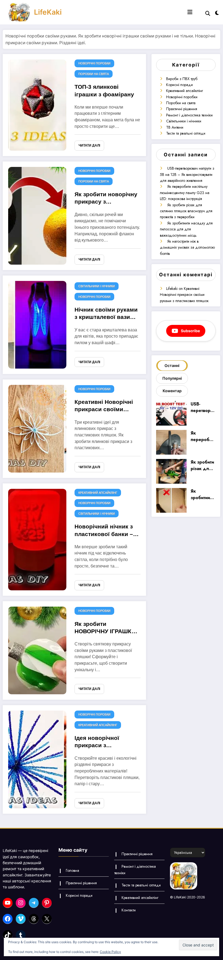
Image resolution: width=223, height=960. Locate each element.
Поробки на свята (93, 73)
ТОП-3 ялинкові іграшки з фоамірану (104, 90)
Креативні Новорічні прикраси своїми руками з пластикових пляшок (106, 406)
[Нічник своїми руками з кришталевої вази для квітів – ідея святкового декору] (37, 324)
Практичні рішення (181, 109)
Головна (72, 870)
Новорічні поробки (94, 63)
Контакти (129, 910)
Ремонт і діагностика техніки (189, 115)
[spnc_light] (217, 13)
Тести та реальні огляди (185, 133)
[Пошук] (208, 13)
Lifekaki (172, 288)
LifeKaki (48, 12)
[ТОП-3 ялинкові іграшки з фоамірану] (37, 104)
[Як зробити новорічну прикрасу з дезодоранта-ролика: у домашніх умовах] (37, 215)
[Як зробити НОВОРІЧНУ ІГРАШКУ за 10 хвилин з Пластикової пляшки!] (37, 650)
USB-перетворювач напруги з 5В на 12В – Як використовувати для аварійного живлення (187, 174)
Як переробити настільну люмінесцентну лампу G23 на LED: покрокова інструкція (184, 192)
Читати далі (89, 145)
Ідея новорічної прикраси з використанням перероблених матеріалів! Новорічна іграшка (107, 742)
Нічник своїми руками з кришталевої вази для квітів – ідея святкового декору (106, 314)
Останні (172, 365)
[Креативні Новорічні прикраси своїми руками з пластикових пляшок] (37, 428)
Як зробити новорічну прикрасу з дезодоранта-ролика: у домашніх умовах (107, 199)
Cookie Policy (110, 952)
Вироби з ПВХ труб (181, 78)
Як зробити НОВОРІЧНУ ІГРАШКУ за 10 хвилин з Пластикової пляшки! (105, 628)
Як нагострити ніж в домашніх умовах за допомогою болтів (187, 247)
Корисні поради (179, 84)
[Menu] (190, 12)
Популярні (172, 378)
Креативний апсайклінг (97, 492)
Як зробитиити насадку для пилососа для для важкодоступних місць (186, 229)
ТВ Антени (174, 127)
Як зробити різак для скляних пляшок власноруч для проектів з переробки (186, 211)
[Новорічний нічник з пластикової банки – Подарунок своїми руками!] (37, 539)
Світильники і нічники (96, 286)
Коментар (172, 390)
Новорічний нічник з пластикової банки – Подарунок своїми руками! (104, 531)
